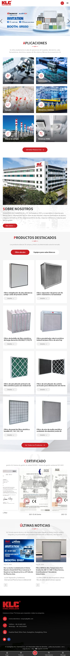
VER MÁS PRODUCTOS (33, 150)
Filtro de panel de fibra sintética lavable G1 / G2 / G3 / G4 (17, 430)
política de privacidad (54, 647)
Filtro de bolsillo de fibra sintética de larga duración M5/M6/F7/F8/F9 (18, 339)
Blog (33, 649)
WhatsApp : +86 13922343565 (18, 626)
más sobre (9, 226)
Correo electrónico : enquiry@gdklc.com (21, 619)
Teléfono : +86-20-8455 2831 (17, 624)
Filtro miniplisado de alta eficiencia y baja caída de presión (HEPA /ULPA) (18, 293)
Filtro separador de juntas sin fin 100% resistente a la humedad (50, 293)
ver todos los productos (33, 445)
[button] (69, 21)
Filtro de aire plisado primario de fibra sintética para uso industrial (17, 384)
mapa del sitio (26, 649)
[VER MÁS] (6, 585)
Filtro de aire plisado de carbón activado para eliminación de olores (51, 384)
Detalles (10, 298)
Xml (63, 647)
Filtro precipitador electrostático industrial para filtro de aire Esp (50, 339)
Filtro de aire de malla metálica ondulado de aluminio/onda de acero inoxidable (49, 430)
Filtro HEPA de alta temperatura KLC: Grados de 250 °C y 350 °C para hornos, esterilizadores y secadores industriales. (50, 571)
